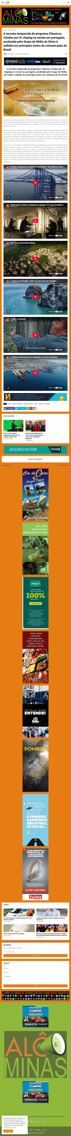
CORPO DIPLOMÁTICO (17, 403)
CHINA (14, 30)
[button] (2, 2)
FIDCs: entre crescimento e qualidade (13, 933)
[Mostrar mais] (37, 408)
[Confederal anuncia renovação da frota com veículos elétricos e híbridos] (19, 912)
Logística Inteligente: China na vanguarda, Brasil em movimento (50, 918)
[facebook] (27, 1121)
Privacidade (37, 1130)
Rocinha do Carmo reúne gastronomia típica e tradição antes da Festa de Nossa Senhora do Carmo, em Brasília (51, 934)
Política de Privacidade (9, 1127)
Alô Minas (41, 1133)
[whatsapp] (39, 1121)
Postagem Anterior (8, 465)
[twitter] (31, 1121)
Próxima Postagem (63, 465)
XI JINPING (47, 403)
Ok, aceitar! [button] (8, 1131)
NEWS (35, 403)
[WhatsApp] (27, 408)
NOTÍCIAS (41, 403)
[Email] (34, 408)
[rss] (43, 1121)
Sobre (30, 1130)
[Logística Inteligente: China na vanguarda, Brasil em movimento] (52, 912)
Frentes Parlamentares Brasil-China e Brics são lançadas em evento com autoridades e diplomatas (34, 436)
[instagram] (35, 1121)
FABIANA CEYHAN (28, 403)
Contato (44, 1130)
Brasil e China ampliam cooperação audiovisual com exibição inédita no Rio (11, 435)
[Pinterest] (31, 408)
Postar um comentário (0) (35, 459)
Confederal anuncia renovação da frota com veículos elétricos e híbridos (17, 918)
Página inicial (7, 30)
